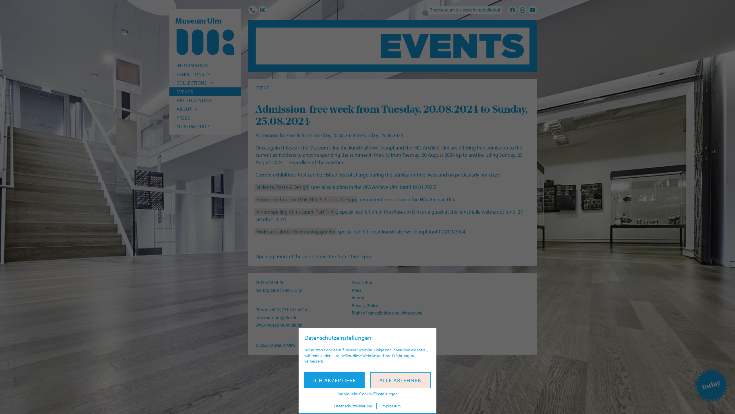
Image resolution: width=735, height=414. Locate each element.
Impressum (391, 406)
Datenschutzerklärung (353, 406)
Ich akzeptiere (334, 380)
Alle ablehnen (400, 380)
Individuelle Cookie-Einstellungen (368, 394)
